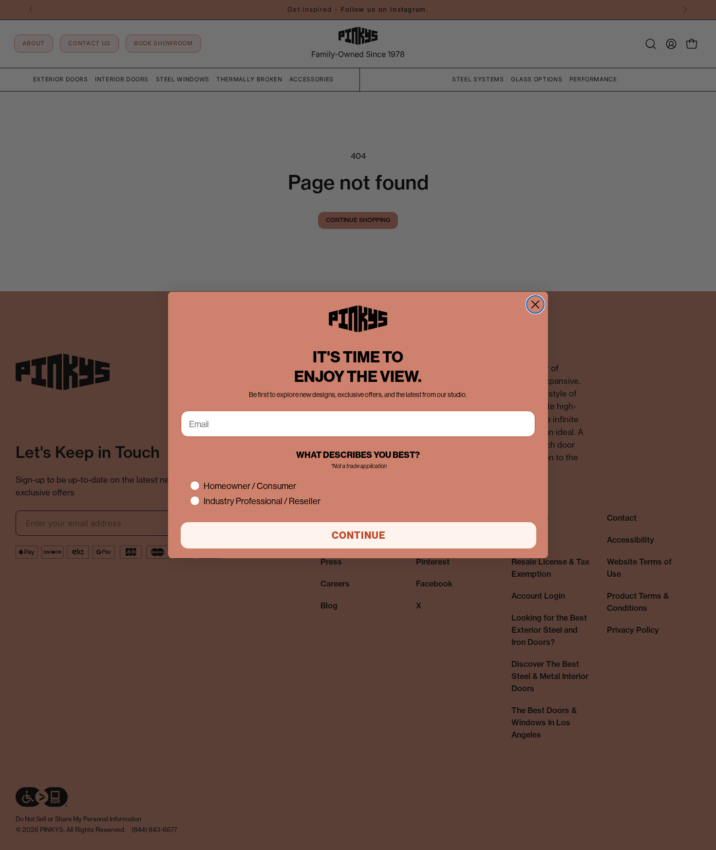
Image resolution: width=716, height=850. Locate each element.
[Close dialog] (535, 304)
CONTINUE (359, 535)
